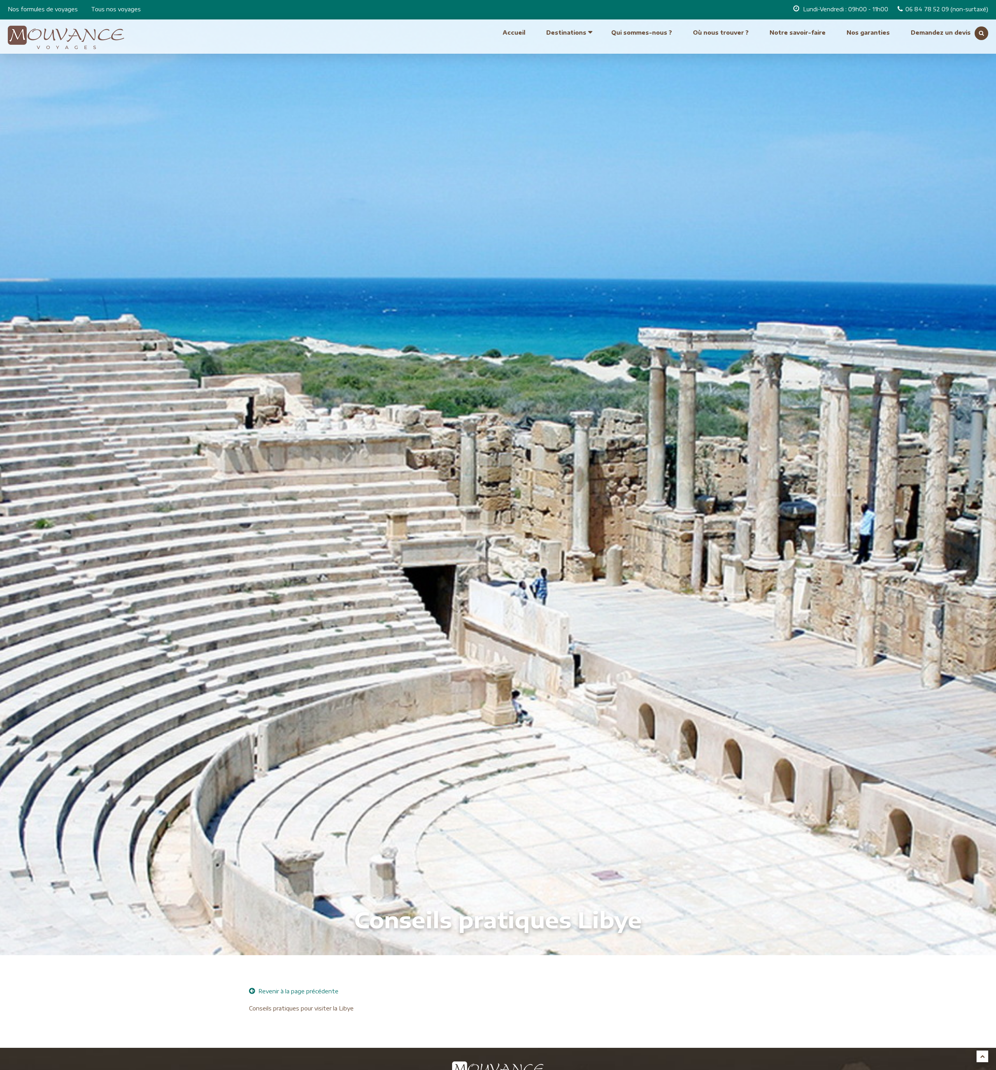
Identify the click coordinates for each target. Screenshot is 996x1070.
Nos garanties (868, 32)
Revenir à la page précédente (297, 991)
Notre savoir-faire (798, 32)
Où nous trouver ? (721, 32)
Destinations (566, 32)
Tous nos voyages (116, 9)
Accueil (514, 32)
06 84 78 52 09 (927, 9)
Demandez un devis (941, 32)
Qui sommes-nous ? (641, 32)
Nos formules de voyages (43, 9)
